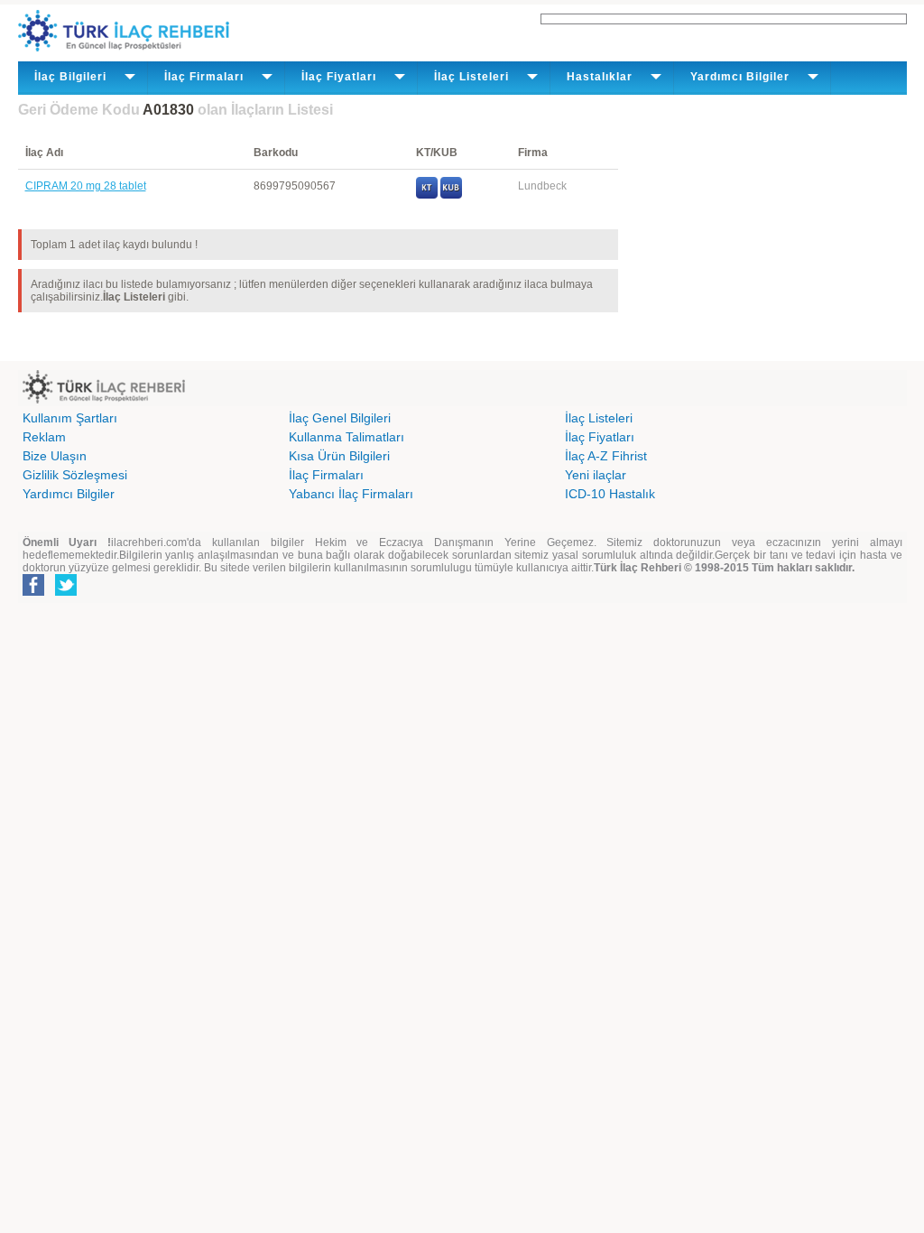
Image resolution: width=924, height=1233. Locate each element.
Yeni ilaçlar (595, 475)
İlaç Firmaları (326, 475)
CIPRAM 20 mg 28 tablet (85, 186)
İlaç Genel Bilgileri (340, 418)
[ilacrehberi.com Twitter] (66, 592)
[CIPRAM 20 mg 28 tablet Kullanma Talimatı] (427, 195)
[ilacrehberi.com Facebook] (33, 592)
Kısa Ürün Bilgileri (339, 456)
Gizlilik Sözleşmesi (75, 475)
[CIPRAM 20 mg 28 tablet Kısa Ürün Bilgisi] (451, 195)
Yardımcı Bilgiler (69, 494)
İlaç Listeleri (599, 418)
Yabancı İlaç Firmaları (351, 494)
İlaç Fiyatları (599, 437)
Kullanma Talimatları (346, 437)
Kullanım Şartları (70, 418)
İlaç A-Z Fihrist (606, 456)
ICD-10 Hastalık (610, 494)
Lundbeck (542, 186)
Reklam (44, 437)
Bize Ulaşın (55, 456)
